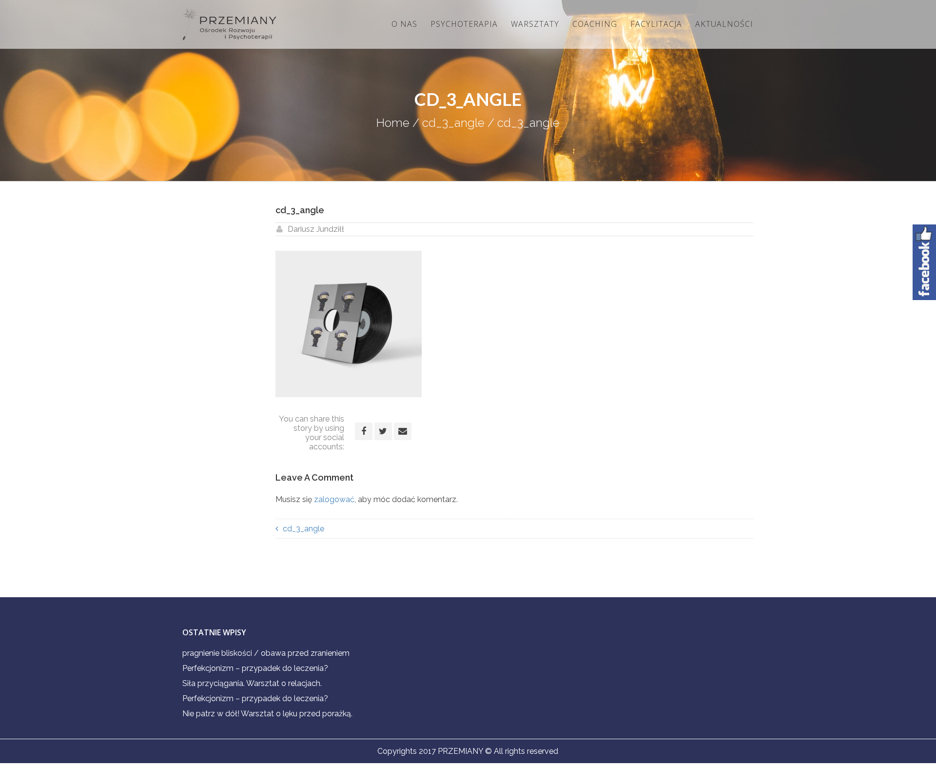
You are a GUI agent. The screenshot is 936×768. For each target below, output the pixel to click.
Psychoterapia (464, 24)
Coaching (594, 24)
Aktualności (724, 24)
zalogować (334, 499)
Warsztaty (535, 24)
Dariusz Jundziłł (316, 229)
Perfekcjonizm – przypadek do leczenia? (255, 668)
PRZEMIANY (460, 751)
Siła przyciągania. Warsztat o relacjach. (252, 683)
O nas (404, 24)
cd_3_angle (453, 123)
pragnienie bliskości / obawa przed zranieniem (266, 653)
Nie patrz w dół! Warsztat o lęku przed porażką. (267, 713)
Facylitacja (656, 24)
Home (393, 123)
